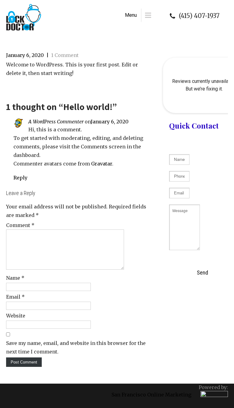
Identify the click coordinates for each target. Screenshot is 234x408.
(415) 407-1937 (199, 16)
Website (15, 316)
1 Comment (65, 55)
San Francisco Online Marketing (151, 395)
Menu (131, 15)
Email (15, 297)
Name (15, 278)
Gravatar (101, 164)
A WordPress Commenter (55, 122)
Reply (20, 178)
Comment (20, 225)
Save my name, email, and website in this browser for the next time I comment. (76, 347)
